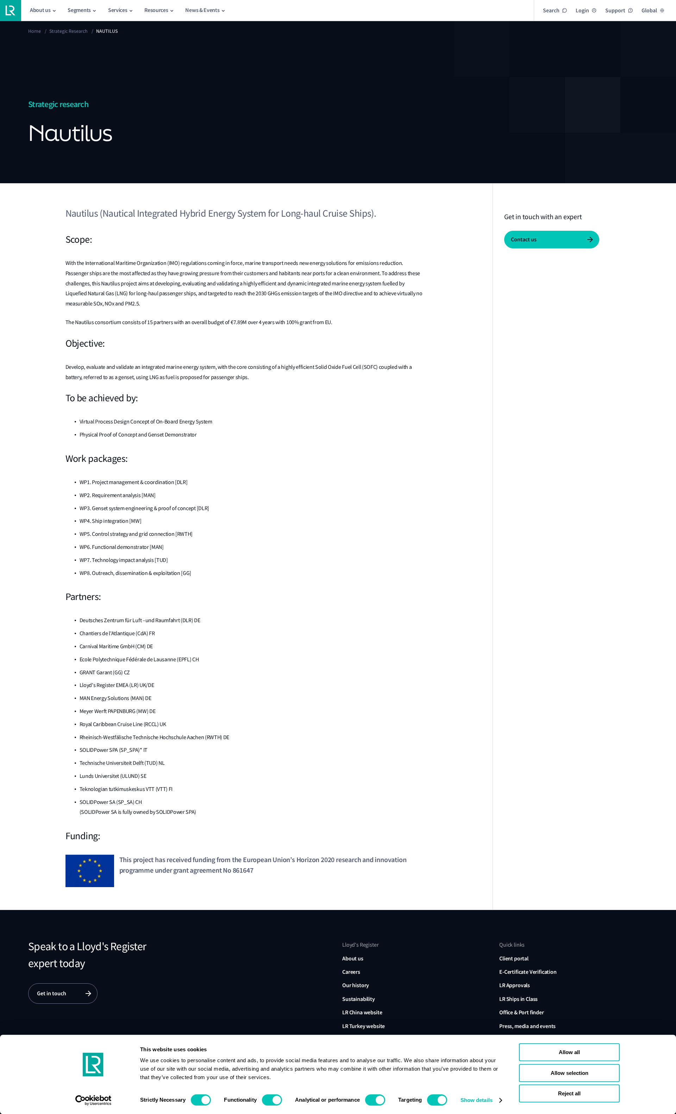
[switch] (272, 1100)
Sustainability (358, 999)
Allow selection (569, 1073)
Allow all (569, 1052)
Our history (355, 985)
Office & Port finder (521, 1012)
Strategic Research (68, 31)
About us (352, 958)
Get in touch (51, 993)
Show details (477, 1100)
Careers (351, 972)
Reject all (569, 1093)
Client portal (513, 958)
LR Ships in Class (518, 999)
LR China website (362, 1012)
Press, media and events (527, 1026)
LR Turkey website (363, 1026)
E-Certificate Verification (528, 972)
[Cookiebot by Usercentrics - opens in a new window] (93, 1100)
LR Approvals (514, 985)
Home (34, 31)
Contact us (524, 239)
